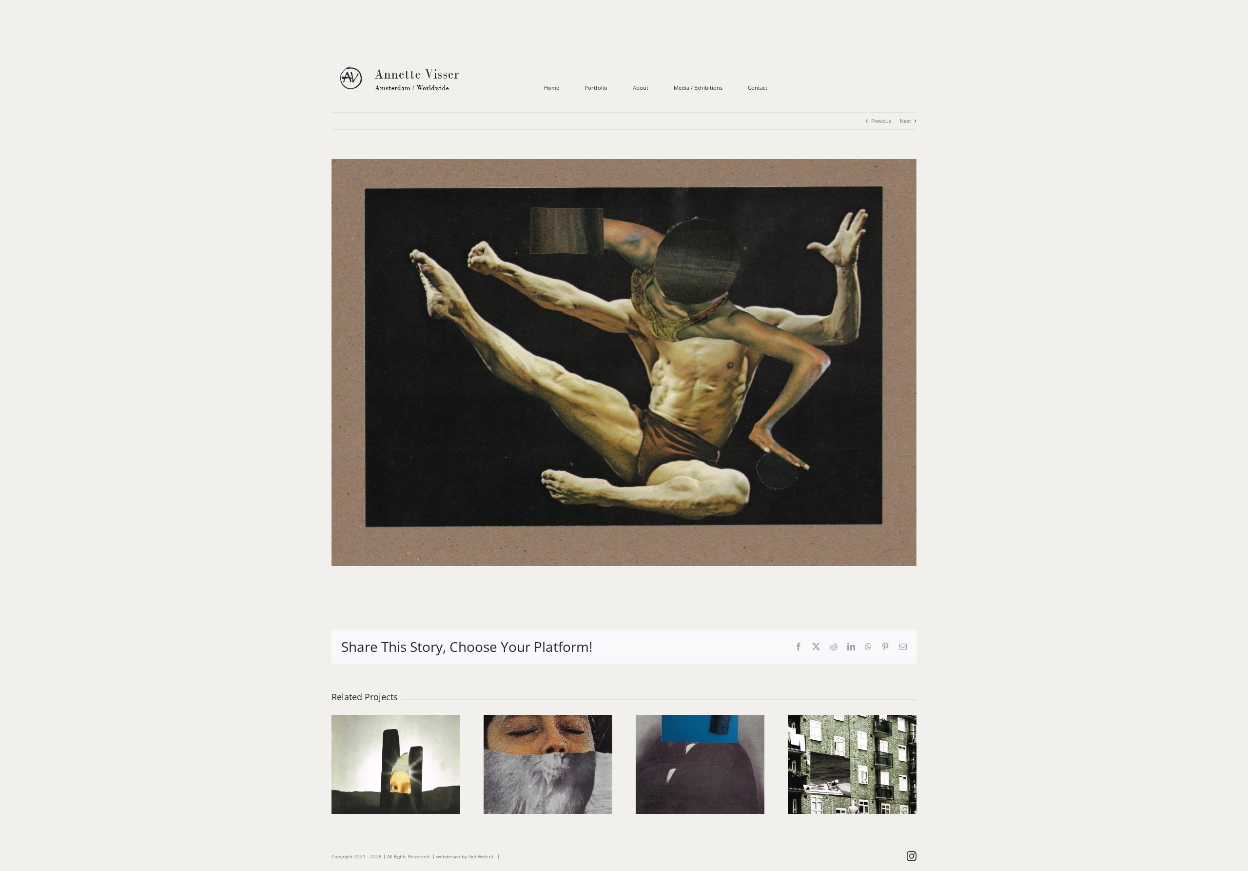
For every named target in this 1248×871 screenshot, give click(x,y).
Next (905, 120)
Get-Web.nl (480, 856)
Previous (881, 120)
